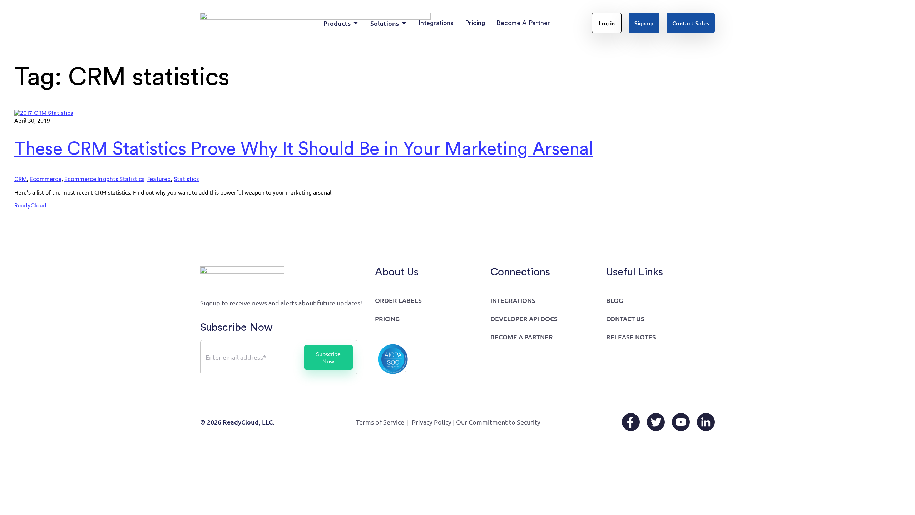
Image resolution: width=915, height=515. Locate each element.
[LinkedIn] (706, 422)
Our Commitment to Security (498, 422)
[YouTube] (681, 422)
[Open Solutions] (404, 23)
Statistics (186, 179)
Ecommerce (45, 179)
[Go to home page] (242, 275)
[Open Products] (355, 23)
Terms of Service (380, 422)
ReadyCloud (30, 206)
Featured (159, 179)
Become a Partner (521, 337)
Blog (614, 300)
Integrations (512, 300)
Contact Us (625, 318)
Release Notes (631, 337)
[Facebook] (631, 422)
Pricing (387, 318)
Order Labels (398, 300)
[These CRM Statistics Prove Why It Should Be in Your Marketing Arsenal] (43, 113)
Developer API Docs (524, 318)
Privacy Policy (431, 422)
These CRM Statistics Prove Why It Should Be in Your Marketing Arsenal (303, 149)
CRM (20, 179)
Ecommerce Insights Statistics (104, 179)
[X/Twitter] (656, 422)
